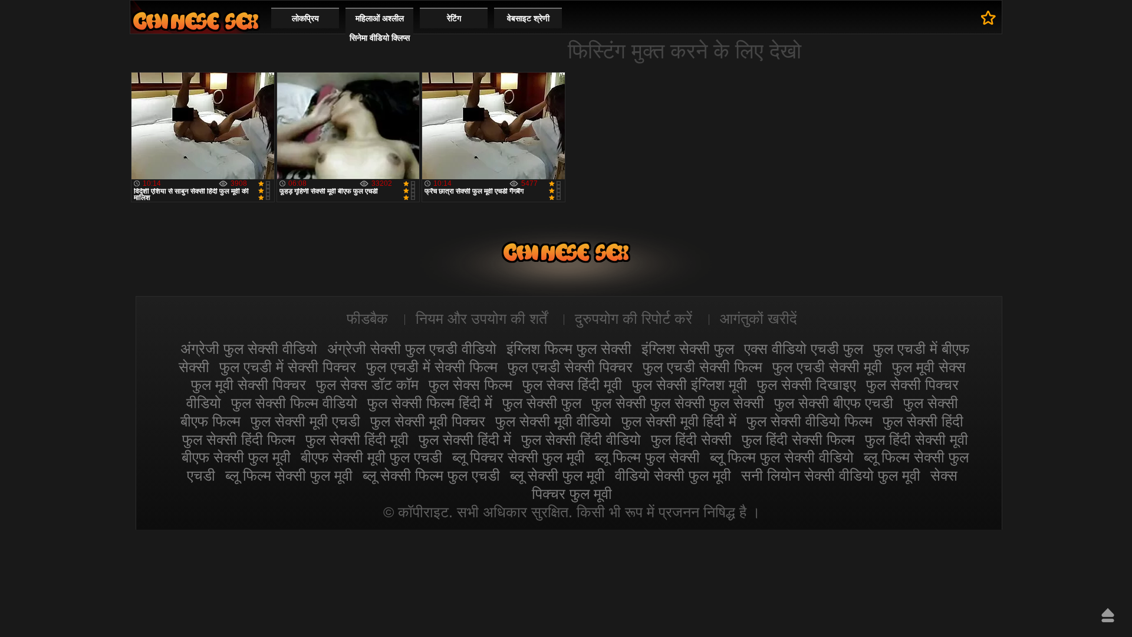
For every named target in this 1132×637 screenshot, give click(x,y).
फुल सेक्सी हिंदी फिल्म (238, 439)
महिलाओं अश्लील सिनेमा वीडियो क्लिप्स (380, 28)
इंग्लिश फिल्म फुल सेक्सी (568, 348)
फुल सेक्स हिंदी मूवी (572, 384)
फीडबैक (367, 318)
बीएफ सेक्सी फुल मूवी (236, 457)
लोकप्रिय (305, 18)
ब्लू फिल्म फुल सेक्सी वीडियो (782, 457)
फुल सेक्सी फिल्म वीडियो (294, 403)
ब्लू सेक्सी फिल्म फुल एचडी (431, 475)
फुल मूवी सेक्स (929, 367)
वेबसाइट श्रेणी (528, 18)
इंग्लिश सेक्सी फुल (687, 348)
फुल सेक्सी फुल (541, 403)
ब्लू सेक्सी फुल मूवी (557, 475)
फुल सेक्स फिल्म (470, 384)
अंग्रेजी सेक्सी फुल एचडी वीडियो (411, 348)
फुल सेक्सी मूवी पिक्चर (427, 421)
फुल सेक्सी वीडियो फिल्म (809, 421)
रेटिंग (454, 18)
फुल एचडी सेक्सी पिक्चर (570, 367)
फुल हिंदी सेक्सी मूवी (916, 439)
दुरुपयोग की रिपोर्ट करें (633, 318)
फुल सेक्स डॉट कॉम (367, 384)
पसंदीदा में (988, 18)
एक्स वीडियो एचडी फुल (803, 348)
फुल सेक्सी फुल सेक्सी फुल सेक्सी (677, 403)
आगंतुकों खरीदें (758, 318)
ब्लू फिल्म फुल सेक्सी (647, 457)
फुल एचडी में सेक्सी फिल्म (432, 367)
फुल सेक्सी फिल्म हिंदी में (429, 403)
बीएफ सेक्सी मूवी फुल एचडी (371, 457)
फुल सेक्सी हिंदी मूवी (357, 439)
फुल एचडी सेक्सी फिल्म (702, 367)
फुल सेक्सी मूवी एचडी (305, 421)
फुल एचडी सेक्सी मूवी (827, 367)
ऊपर (1107, 615)
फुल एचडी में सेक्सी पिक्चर (287, 367)
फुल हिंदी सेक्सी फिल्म (798, 439)
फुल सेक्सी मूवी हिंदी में (678, 421)
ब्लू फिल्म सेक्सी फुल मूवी (289, 475)
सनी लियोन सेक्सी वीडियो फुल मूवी (830, 475)
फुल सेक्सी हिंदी (923, 421)
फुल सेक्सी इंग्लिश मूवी (689, 384)
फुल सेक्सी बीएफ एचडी (833, 403)
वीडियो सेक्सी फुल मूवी (673, 475)
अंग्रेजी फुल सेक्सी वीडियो (248, 348)
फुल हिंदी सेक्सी (691, 439)
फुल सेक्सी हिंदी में (465, 439)
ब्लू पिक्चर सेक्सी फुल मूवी (518, 457)
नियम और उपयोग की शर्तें (481, 318)
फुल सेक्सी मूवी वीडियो (553, 421)
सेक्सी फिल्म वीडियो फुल (195, 21)
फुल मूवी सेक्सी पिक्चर (248, 384)
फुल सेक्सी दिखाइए (806, 384)
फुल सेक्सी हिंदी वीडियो (581, 439)
